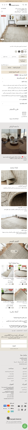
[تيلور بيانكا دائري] (24, 284)
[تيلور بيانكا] (25, 51)
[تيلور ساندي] (16, 51)
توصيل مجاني (24, 11)
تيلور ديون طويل (11, 280)
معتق (26, 380)
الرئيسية (25, 330)
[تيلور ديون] (22, 307)
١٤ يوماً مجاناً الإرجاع (4, 64)
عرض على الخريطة (23, 363)
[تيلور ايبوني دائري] (22, 284)
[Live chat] (24, 426)
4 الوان (6, 284)
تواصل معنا (12, 373)
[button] (2, 4)
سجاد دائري (14, 56)
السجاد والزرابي (19, 330)
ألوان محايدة (24, 376)
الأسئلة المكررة (11, 376)
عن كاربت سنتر (24, 387)
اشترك (14, 346)
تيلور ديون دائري (24, 280)
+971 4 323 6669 (10, 394)
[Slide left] (2, 26)
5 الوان (20, 284)
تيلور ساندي (25, 303)
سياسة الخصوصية (10, 378)
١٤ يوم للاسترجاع (18, 11)
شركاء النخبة (24, 389)
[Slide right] (26, 26)
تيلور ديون (13, 330)
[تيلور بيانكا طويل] (11, 284)
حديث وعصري (24, 378)
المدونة (12, 380)
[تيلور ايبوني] (19, 51)
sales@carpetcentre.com (9, 398)
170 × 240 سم (22, 61)
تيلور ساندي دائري (10, 304)
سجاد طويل (5, 56)
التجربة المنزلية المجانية (14, 72)
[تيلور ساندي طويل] (9, 284)
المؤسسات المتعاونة (23, 391)
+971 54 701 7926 (10, 396)
